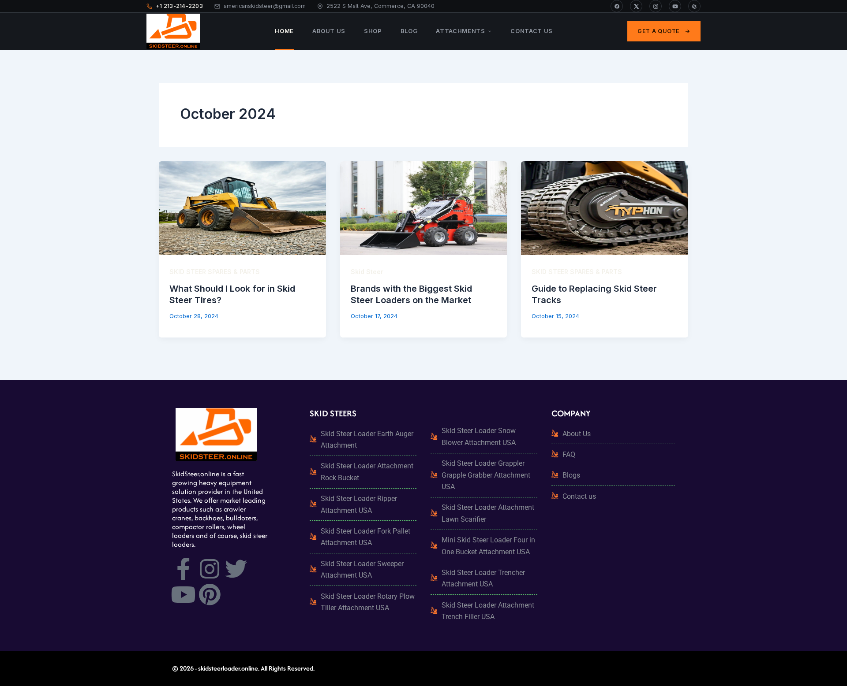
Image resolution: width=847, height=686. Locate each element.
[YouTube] (675, 6)
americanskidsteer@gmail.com (265, 6)
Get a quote (658, 31)
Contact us (531, 30)
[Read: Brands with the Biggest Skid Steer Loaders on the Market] (423, 208)
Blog (409, 30)
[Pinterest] (694, 6)
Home (284, 30)
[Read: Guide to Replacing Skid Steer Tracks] (604, 208)
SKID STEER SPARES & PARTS (214, 271)
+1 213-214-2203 (179, 6)
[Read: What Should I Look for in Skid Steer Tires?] (242, 208)
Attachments (460, 30)
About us (328, 30)
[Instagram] (655, 6)
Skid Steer (367, 271)
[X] (636, 6)
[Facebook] (617, 6)
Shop (373, 30)
